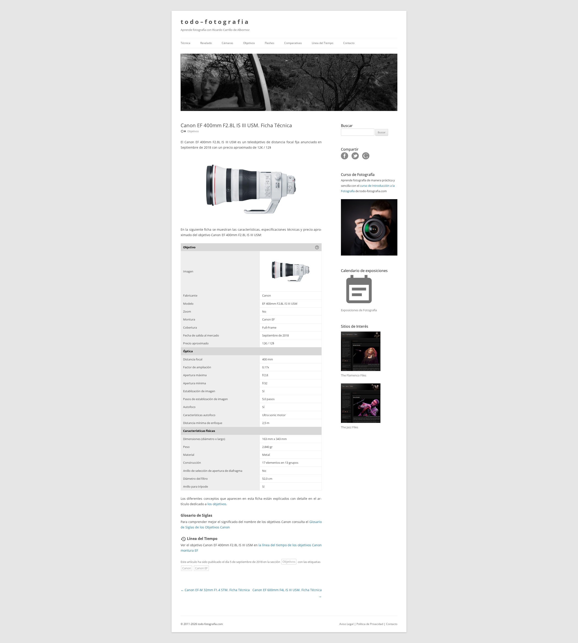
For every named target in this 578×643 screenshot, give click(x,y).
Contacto (348, 43)
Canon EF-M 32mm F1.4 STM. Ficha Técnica (215, 590)
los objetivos (216, 504)
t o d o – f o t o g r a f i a (214, 22)
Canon (186, 568)
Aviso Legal (346, 624)
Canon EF (201, 568)
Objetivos (249, 43)
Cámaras (227, 43)
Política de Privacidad (370, 624)
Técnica (185, 43)
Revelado (206, 43)
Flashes (269, 43)
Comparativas (293, 43)
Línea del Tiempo (322, 43)
